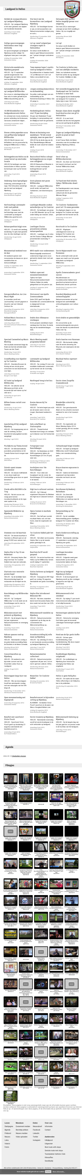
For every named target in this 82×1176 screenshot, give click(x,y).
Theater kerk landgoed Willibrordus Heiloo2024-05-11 (10, 839)
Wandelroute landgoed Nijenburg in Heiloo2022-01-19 (10, 908)
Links (7, 1140)
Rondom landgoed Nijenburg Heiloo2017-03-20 (71, 1009)
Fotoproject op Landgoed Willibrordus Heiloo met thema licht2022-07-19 (25, 892)
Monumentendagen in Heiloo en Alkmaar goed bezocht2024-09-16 (25, 822)
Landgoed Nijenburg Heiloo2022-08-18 (71, 871)
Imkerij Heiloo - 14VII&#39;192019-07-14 (41, 959)
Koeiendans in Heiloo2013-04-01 (56, 1059)
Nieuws (7, 1137)
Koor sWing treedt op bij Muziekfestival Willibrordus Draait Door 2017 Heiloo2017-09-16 (25, 993)
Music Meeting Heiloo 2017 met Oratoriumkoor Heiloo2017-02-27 (10, 1026)
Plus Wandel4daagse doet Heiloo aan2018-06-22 (56, 975)
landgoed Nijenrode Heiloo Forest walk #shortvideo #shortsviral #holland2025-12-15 (10, 805)
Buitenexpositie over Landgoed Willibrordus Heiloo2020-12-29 (26, 942)
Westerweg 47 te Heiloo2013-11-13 (41, 1059)
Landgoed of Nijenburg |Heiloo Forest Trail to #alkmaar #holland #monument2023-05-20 (25, 872)
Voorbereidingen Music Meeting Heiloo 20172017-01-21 (25, 1026)
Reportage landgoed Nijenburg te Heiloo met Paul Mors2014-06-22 (56, 1043)
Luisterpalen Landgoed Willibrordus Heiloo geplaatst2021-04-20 (56, 925)
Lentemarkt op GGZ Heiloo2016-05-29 (10, 1042)
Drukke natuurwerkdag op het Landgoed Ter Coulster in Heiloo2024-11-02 (71, 804)
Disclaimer (48, 1168)
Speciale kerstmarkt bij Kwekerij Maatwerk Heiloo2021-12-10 (41, 908)
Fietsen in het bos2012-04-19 (41, 1073)
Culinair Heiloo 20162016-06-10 (56, 1025)
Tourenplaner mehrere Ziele (55, 1154)
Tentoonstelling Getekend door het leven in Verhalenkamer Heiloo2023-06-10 (41, 855)
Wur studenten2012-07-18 (71, 1059)
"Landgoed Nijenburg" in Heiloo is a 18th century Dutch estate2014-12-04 (41, 1043)
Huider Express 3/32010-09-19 (56, 1087)
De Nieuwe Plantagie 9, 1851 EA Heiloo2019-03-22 (10, 975)
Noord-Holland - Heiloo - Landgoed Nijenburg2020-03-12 (10, 959)
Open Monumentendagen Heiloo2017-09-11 (41, 991)
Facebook (36, 1130)
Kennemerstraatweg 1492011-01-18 (41, 1087)
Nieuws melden (21, 1133)
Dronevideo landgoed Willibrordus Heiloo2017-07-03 (26, 1009)
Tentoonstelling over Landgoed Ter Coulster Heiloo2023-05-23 (10, 871)
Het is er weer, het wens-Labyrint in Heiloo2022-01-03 (25, 908)
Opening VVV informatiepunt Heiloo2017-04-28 (56, 1009)
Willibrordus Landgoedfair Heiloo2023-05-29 (56, 854)
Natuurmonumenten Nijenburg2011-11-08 (10, 1088)
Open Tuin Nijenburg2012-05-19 (10, 1073)
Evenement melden (23, 1126)
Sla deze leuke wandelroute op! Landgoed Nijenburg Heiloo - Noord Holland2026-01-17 (56, 788)
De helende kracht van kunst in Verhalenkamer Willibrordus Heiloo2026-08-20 (10, 787)
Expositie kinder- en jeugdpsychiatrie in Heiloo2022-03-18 (71, 891)
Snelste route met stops (54, 1151)
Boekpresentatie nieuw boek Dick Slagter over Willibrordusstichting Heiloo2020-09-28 (56, 943)
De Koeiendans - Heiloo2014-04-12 (10, 1059)
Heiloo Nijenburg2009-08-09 (10, 1103)
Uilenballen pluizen (19, 756)
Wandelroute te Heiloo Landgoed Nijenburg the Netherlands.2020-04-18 (71, 942)
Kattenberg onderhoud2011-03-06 (26, 1087)
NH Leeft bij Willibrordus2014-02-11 (25, 1059)
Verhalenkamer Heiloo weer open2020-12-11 (41, 941)
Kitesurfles (49, 1157)
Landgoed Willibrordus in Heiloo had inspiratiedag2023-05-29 (71, 854)
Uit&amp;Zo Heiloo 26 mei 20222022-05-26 (41, 891)
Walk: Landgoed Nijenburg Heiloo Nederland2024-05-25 (71, 822)
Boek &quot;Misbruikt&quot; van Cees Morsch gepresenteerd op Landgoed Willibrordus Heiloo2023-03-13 (41, 873)
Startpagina (9, 1126)
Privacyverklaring (58, 1168)
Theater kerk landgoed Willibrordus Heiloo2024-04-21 (71, 839)
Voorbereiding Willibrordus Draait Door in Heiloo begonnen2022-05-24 (56, 892)
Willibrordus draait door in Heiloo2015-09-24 (26, 1043)
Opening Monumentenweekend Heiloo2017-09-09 (56, 992)
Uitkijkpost (49, 1140)
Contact (47, 1130)
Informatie (48, 1126)
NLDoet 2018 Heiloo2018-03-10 (10, 991)
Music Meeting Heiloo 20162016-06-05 (72, 1026)
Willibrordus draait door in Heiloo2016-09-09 (41, 1026)
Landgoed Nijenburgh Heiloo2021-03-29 (10, 941)
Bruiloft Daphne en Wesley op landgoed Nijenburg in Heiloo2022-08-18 (10, 892)
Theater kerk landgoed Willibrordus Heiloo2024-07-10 (41, 822)
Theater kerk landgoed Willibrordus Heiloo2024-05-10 (41, 839)
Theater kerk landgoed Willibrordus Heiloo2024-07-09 (56, 822)
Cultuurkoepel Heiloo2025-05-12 (25, 803)
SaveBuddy (49, 1161)
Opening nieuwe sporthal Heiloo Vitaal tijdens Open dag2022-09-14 (56, 871)
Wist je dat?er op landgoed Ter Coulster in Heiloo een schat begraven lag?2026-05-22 (41, 787)
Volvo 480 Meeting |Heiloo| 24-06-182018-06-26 (41, 975)
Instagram (36, 1140)
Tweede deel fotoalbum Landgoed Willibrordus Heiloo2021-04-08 (71, 925)
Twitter (35, 1137)
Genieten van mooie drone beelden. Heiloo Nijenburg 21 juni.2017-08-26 (71, 992)
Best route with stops (53, 1147)
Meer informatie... (59, 1171)
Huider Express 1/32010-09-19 (71, 1087)
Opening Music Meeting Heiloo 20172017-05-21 (41, 1009)
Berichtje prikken (22, 1130)
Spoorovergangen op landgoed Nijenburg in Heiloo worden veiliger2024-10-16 (10, 822)
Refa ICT (74, 1168)
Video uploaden (21, 1137)
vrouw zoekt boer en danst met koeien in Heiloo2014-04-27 (71, 1043)
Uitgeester (49, 1144)
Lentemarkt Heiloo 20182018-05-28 (71, 974)
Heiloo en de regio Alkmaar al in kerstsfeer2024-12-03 (56, 804)
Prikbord (8, 1133)
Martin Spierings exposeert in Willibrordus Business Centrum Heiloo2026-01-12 (72, 787)
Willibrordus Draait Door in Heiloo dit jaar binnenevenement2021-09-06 (71, 908)
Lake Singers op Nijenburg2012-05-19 (26, 1073)
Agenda (7, 1130)
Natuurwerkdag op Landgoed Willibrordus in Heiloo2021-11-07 (56, 908)
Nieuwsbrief (37, 1126)
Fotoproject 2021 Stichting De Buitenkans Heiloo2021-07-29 (26, 925)
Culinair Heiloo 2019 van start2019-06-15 (71, 959)
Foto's (7, 1147)
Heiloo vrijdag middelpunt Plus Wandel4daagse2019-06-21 (56, 959)
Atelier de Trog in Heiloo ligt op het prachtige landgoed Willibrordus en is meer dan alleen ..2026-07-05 (26, 788)
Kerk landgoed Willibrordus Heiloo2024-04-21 (26, 854)
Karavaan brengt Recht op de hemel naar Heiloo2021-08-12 (10, 925)
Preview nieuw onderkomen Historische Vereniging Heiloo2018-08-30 (26, 975)
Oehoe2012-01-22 (56, 1073)
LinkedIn (36, 1133)
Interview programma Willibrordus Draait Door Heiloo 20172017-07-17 (10, 1010)
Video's (7, 1144)
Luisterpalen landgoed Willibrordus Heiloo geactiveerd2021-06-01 (41, 925)
